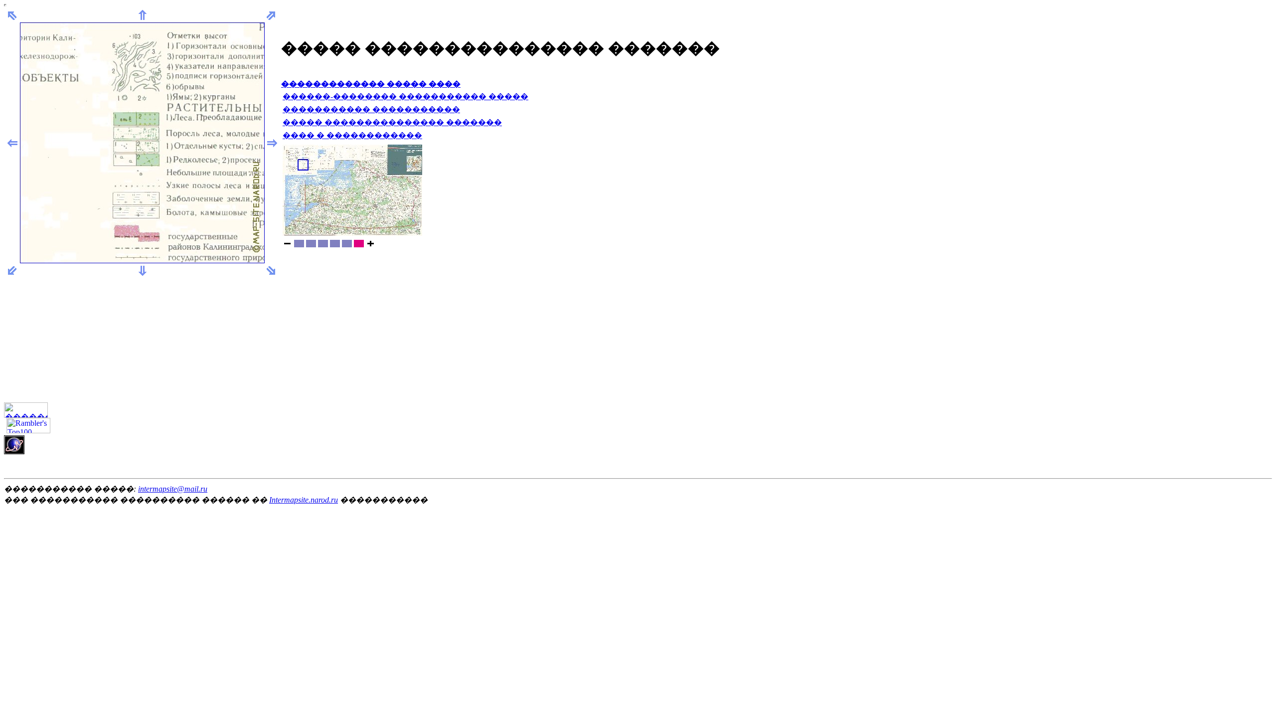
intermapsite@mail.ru (172, 489)
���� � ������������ (352, 135)
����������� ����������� (371, 109)
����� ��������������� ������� (392, 122)
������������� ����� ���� (371, 84)
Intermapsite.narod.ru (303, 500)
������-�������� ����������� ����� (405, 96)
